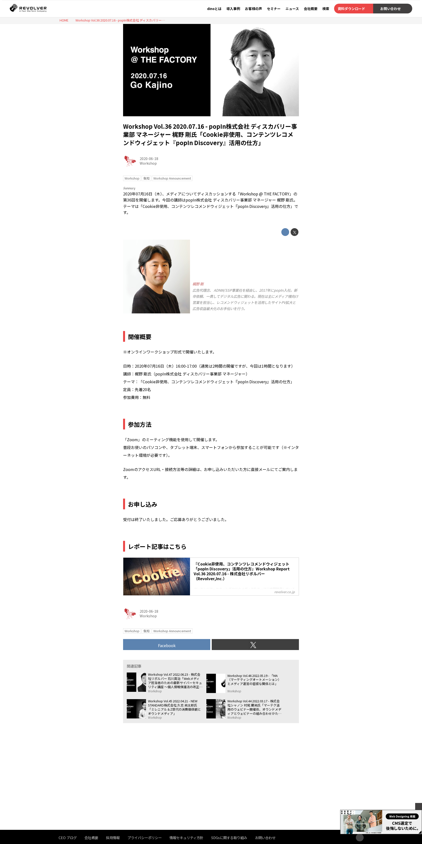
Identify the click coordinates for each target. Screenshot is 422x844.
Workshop (148, 163)
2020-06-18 (149, 158)
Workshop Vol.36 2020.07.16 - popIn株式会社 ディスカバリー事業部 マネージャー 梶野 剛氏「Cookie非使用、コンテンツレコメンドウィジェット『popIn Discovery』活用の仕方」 (210, 134)
